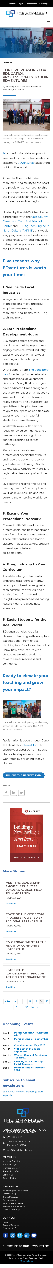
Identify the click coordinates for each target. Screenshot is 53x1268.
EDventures (26, 162)
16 (16, 1007)
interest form (31, 745)
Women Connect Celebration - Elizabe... (31, 1056)
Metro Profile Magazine (13, 1203)
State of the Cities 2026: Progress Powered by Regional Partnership (25, 918)
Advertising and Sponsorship (15, 1191)
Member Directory (11, 1168)
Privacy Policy (9, 1178)
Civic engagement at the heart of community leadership (26, 945)
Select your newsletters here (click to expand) (23, 1093)
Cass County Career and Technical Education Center (25, 221)
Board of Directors (11, 1225)
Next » (34, 1007)
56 (26, 1007)
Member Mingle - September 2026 (31, 1040)
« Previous (10, 1001)
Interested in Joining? (37, 4)
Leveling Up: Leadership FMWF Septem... (28, 1062)
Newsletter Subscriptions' (14, 1206)
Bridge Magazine (10, 1197)
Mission (6, 1222)
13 (36, 1001)
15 (47, 1001)
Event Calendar (9, 1200)
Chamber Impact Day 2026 (29, 1045)
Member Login (16, 4)
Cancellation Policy (11, 1209)
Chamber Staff (9, 1228)
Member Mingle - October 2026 (29, 1069)
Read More (11, 903)
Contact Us (8, 1175)
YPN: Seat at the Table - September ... (28, 1050)
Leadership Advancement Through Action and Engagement (26, 973)
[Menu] (48, 22)
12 (30, 1001)
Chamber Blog (9, 1194)
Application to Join (11, 1171)
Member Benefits (11, 1161)
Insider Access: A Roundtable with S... (31, 1034)
